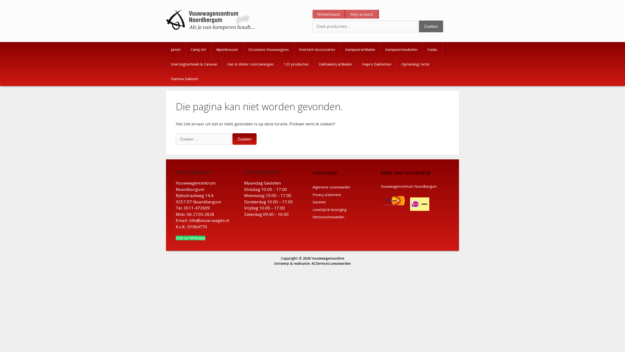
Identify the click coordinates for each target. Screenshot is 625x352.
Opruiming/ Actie (415, 64)
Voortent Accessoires (317, 49)
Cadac (432, 49)
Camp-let (198, 49)
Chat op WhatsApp (190, 238)
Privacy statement (326, 194)
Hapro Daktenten (376, 64)
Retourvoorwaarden (328, 217)
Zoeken (431, 26)
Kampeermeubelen (401, 49)
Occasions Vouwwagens (268, 49)
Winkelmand (328, 14)
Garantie (319, 202)
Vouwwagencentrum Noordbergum (409, 186)
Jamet (176, 49)
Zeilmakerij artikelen (335, 64)
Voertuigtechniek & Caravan (194, 64)
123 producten (296, 64)
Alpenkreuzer (227, 49)
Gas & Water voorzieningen (250, 64)
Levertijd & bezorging (329, 209)
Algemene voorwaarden (331, 187)
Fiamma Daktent (184, 78)
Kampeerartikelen (360, 49)
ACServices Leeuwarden (331, 263)
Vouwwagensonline (328, 258)
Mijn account (361, 14)
